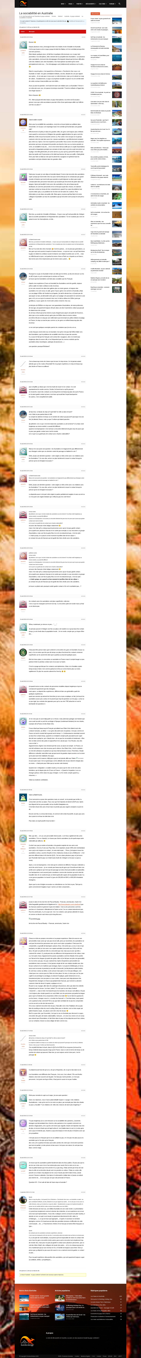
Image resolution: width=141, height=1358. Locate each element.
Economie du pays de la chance (100, 1313)
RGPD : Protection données (65, 1356)
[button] (119, 4)
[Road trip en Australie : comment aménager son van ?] (117, 289)
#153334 (83, 506)
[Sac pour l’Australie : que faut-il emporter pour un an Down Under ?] (117, 122)
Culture (102, 4)
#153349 (83, 1192)
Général (60, 16)
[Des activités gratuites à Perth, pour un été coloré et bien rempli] (117, 159)
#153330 (83, 381)
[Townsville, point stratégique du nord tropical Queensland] (117, 168)
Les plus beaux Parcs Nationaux (100, 1302)
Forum (111, 4)
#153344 (83, 933)
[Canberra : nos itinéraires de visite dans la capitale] (117, 187)
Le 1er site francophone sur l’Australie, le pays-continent (34, 16)
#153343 (83, 896)
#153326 (83, 209)
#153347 (83, 1115)
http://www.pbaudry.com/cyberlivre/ (69, 904)
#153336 (83, 596)
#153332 (83, 443)
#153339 (83, 681)
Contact (99, 1356)
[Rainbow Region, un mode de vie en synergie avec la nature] (117, 280)
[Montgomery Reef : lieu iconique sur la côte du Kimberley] (117, 252)
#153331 (83, 406)
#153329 (83, 356)
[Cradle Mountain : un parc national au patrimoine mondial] (117, 271)
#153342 (83, 830)
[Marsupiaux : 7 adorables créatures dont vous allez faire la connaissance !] (60, 1298)
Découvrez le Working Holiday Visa (101, 1299)
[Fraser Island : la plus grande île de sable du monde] (117, 21)
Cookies (77, 1356)
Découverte (90, 4)
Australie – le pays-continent (72, 16)
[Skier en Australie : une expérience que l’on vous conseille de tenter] (117, 224)
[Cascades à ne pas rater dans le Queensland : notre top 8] (117, 104)
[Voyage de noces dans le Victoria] (117, 76)
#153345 (83, 1030)
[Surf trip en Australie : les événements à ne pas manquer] (117, 39)
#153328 (83, 268)
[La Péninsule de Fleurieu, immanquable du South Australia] (117, 48)
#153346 (83, 1090)
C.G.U (93, 1356)
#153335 (83, 548)
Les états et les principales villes (100, 1311)
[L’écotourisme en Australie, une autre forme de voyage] (117, 196)
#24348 (83, 37)
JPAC (115, 1356)
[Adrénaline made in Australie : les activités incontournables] (117, 205)
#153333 (83, 470)
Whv (62, 4)
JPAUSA (110, 1356)
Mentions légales (85, 1356)
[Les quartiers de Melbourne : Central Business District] (117, 85)
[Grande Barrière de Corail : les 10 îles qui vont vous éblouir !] (117, 131)
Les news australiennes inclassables (102, 1319)
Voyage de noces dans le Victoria (100, 74)
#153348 (83, 1157)
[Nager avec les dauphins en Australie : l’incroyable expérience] (117, 141)
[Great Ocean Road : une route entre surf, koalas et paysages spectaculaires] (117, 30)
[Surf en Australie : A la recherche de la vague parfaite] (117, 214)
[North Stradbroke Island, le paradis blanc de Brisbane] (117, 113)
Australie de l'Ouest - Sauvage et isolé (102, 1308)
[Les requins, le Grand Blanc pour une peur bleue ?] (117, 58)
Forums (54, 16)
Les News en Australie (97, 1296)
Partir (79, 4)
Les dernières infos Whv (98, 1305)
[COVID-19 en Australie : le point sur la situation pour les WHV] (117, 94)
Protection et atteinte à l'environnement (103, 1316)
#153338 (83, 644)
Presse (104, 1356)
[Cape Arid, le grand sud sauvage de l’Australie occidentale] (117, 234)
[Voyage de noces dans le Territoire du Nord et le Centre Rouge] (117, 67)
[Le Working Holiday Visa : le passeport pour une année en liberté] (60, 1308)
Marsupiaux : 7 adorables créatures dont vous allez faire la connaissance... (75, 1297)
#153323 (83, 1064)
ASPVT (120, 1356)
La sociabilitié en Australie (36, 13)
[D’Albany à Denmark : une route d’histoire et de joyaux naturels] (117, 177)
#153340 (83, 713)
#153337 (83, 619)
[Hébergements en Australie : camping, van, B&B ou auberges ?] (117, 262)
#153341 (83, 789)
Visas (70, 4)
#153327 (83, 234)
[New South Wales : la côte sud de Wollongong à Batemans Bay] (117, 243)
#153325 (83, 169)
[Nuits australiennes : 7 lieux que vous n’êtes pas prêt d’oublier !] (117, 150)
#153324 (83, 114)
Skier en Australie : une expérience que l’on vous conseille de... (101, 223)
